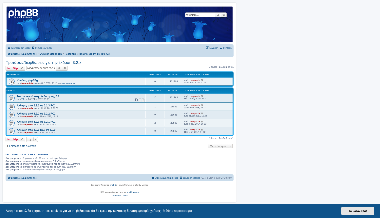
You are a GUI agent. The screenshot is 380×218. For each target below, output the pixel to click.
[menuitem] (41, 47)
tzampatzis (27, 83)
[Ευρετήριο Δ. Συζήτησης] (24, 13)
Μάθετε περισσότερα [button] (177, 210)
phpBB (113, 185)
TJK (23, 99)
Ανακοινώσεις (69, 83)
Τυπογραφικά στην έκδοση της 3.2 (38, 96)
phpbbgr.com (133, 192)
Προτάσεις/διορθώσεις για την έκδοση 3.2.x (43, 62)
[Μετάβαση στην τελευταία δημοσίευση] (202, 80)
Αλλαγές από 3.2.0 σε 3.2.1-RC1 (36, 121)
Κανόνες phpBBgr (28, 80)
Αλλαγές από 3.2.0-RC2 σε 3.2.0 (36, 129)
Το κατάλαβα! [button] (358, 210)
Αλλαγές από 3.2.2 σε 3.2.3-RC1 (36, 105)
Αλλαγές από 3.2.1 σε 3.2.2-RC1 (36, 113)
